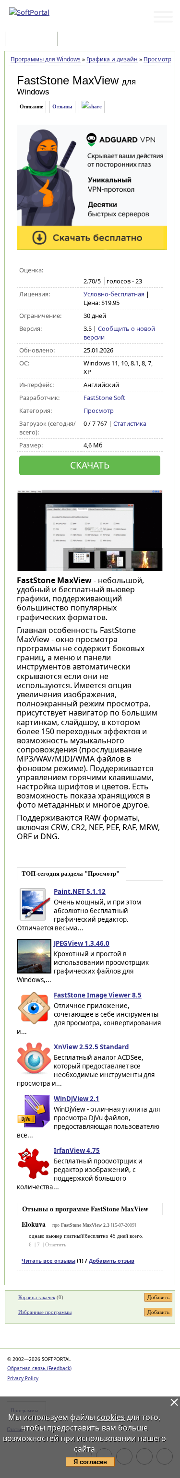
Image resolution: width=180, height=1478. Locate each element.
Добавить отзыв (111, 1260)
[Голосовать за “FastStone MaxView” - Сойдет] (109, 270)
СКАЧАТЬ (89, 464)
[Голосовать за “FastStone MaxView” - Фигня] (89, 270)
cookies (111, 1417)
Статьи (81, 39)
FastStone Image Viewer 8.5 (98, 995)
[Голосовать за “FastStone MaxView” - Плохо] (99, 270)
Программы (33, 39)
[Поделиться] (92, 107)
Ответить (55, 1244)
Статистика (129, 423)
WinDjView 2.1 (76, 1098)
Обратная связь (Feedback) (39, 1368)
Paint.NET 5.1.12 (80, 891)
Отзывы (62, 106)
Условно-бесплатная (114, 294)
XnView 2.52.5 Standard (91, 1047)
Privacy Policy (22, 1378)
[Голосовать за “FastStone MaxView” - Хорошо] (119, 270)
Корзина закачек (36, 1297)
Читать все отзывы (48, 1260)
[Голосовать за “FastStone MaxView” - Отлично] (129, 270)
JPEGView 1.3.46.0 (81, 943)
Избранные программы (45, 1312)
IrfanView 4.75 (77, 1150)
